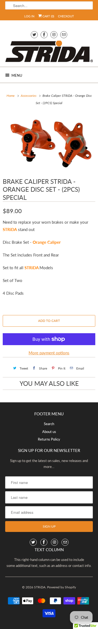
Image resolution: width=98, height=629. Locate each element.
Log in (29, 16)
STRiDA (39, 587)
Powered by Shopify (61, 587)
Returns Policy (49, 439)
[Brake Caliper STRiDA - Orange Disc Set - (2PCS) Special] (49, 141)
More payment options (49, 352)
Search (49, 424)
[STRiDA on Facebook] (44, 34)
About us (49, 431)
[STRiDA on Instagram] (53, 34)
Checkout (66, 16)
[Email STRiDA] (63, 34)
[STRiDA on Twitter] (34, 34)
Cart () (48, 16)
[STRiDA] (49, 51)
